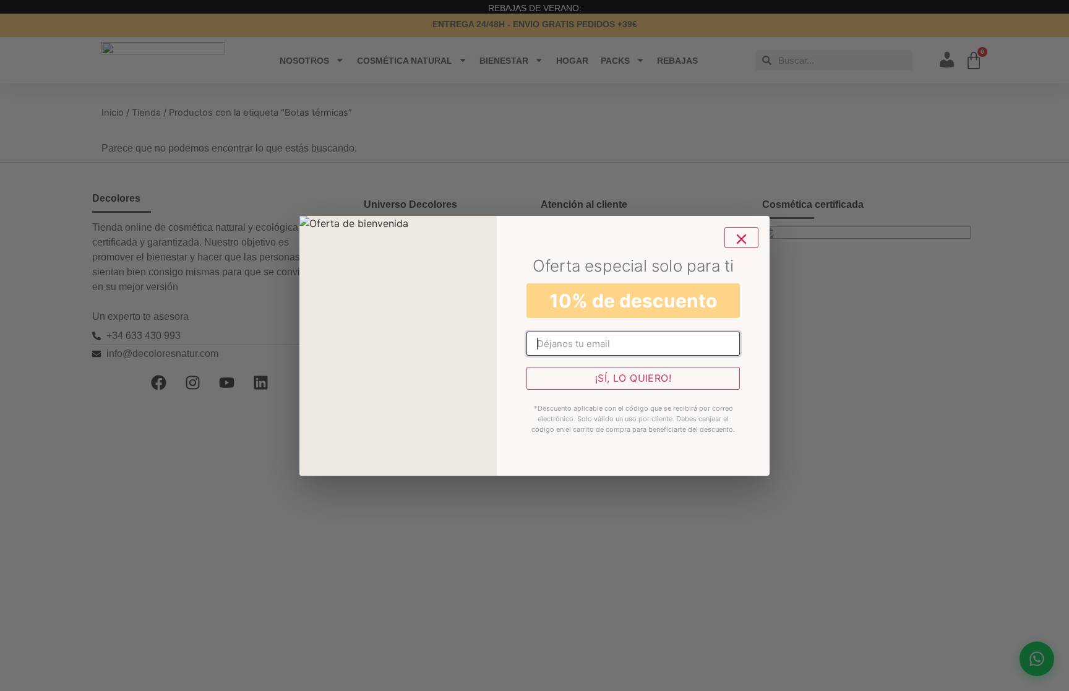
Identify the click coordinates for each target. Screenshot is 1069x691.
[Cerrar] (741, 237)
